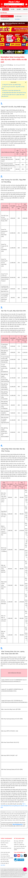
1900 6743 (21, 844)
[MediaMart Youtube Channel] (18, 855)
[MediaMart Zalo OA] (22, 855)
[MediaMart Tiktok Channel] (25, 855)
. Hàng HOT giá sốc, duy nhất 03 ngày (11, 84)
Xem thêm (3, 865)
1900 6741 (16, 844)
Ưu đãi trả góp (18, 16)
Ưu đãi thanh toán (5, 19)
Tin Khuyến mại (4, 16)
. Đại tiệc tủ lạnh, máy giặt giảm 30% (11, 90)
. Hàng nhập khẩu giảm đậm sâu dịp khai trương (14, 92)
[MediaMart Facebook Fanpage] (15, 855)
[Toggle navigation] (1, 4)
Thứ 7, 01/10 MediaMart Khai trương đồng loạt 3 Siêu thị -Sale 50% (14, 805)
